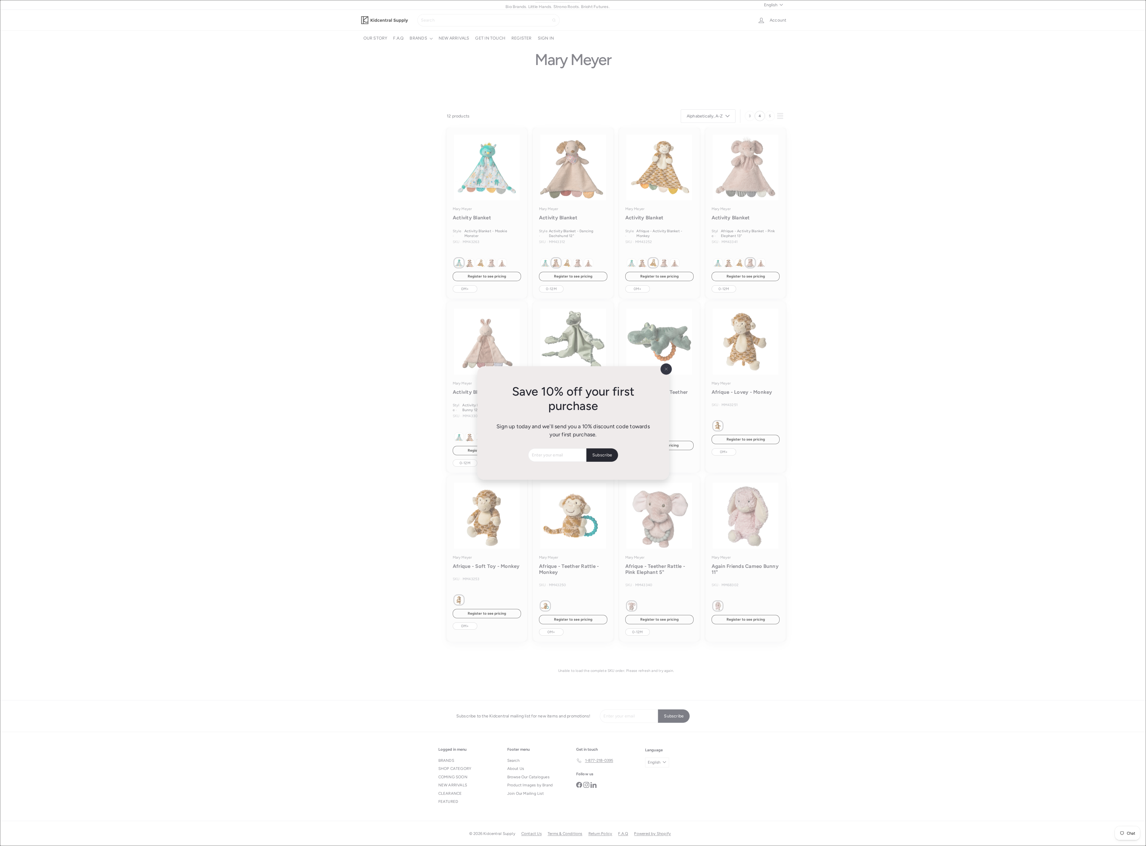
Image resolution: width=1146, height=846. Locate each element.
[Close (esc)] (666, 369)
